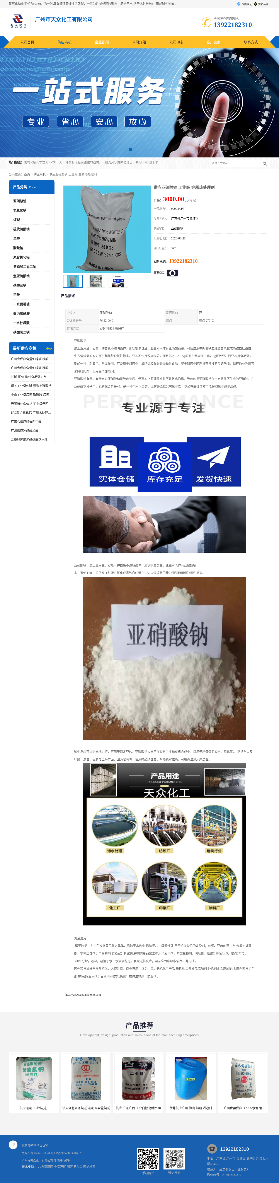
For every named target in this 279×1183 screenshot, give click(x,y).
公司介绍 (139, 42)
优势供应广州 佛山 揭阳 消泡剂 (138, 1108)
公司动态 (176, 42)
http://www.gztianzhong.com (83, 994)
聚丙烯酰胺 (21, 313)
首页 (27, 174)
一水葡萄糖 (21, 304)
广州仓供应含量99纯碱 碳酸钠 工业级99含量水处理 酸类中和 (31, 359)
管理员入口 (74, 1166)
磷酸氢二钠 (21, 332)
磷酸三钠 (19, 285)
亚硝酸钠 (19, 201)
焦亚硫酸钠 (21, 276)
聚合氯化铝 (21, 257)
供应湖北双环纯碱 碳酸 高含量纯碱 (34, 1108)
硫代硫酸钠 (21, 229)
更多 (49, 348)
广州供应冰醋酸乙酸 (24, 430)
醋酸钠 (18, 248)
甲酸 (16, 295)
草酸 (16, 238)
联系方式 (251, 42)
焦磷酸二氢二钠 (24, 266)
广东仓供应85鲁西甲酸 (26, 421)
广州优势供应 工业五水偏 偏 (191, 1108)
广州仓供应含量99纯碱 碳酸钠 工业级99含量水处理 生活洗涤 (31, 368)
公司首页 (27, 42)
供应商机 (64, 42)
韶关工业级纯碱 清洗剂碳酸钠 (31, 386)
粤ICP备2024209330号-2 (66, 1153)
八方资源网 (45, 1166)
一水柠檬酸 (21, 323)
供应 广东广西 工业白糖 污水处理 (86, 1108)
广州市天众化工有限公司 (37, 1160)
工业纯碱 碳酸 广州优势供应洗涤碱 (243, 1108)
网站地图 (89, 1166)
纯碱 (16, 220)
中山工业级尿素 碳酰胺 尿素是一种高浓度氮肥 (31, 394)
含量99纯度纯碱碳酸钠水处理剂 (31, 439)
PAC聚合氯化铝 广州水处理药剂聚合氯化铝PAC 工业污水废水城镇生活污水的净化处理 (31, 412)
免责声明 (60, 1166)
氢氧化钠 (19, 210)
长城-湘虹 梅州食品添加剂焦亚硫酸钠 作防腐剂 (31, 377)
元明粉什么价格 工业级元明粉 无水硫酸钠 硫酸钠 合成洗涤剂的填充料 (31, 403)
